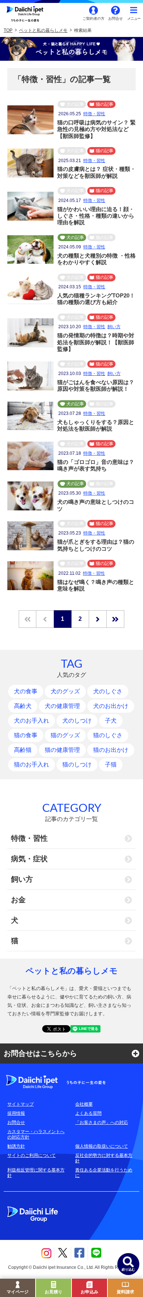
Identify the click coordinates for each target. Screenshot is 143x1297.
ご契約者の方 (93, 18)
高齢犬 (23, 706)
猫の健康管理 (62, 750)
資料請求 (125, 1291)
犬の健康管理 (62, 706)
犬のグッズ (65, 691)
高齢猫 (23, 750)
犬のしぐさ (107, 691)
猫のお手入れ (31, 764)
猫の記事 (104, 104)
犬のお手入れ (31, 720)
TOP (8, 30)
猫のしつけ (77, 764)
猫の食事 (25, 735)
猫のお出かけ (110, 750)
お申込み (89, 1291)
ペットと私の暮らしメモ (43, 30)
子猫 (111, 764)
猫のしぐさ (107, 735)
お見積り (53, 1291)
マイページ (18, 1291)
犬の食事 (25, 691)
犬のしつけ (77, 720)
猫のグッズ (65, 735)
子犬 (111, 720)
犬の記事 (75, 104)
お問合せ (115, 18)
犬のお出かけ (110, 706)
